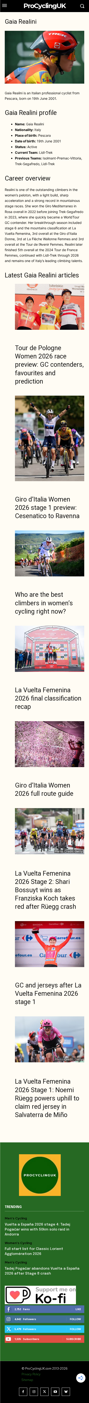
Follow (75, 1319)
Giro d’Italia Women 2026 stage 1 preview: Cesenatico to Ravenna (47, 508)
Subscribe (73, 1339)
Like (78, 1309)
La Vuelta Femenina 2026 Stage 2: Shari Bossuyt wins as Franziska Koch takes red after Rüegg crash (45, 890)
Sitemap (27, 1380)
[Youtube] (55, 1392)
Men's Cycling (16, 1218)
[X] (44, 1392)
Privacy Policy (31, 1374)
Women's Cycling (18, 1243)
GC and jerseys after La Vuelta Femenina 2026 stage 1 (48, 994)
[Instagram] (34, 1392)
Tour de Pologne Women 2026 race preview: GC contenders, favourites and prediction (49, 364)
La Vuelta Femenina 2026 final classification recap (48, 698)
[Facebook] (23, 1392)
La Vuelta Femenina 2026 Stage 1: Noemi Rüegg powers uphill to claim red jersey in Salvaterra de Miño (47, 1098)
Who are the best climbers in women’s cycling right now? (44, 603)
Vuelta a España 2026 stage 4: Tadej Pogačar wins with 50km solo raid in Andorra (37, 1229)
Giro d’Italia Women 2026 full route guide (44, 789)
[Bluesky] (66, 1392)
